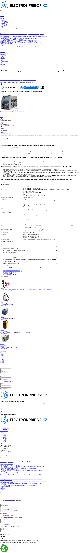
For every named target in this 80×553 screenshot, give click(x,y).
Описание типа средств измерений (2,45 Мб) (12, 271)
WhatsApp (2, 451)
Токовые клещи (9, 31)
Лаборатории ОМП (11, 34)
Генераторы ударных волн (27, 34)
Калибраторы (3, 36)
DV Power (2, 57)
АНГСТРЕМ (3, 55)
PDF (1, 83)
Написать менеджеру (4, 140)
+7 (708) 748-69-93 (4, 21)
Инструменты (3, 47)
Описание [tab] (2, 111)
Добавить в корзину (4, 142)
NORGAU (2, 64)
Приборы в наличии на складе (6, 27)
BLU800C (2, 359)
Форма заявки (5, 374)
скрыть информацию (4, 141)
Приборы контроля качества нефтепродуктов (9, 40)
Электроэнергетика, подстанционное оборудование (10, 28)
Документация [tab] (21, 111)
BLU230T (2, 356)
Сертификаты (3, 15)
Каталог (2, 11)
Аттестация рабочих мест (24, 38)
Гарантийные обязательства (8, 455)
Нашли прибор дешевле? (8, 381)
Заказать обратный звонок (8, 515)
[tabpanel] (40, 161)
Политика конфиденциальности (6, 462)
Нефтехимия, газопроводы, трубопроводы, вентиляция (11, 39)
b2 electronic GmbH (4, 61)
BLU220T (2, 357)
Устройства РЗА (20, 46)
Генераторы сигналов (11, 42)
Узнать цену (5, 366)
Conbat (1, 117)
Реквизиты (5, 429)
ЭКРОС (2, 65)
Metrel (1, 59)
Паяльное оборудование (20, 48)
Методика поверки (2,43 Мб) (9, 272)
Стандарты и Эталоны (21, 36)
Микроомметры (3, 29)
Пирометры (27, 31)
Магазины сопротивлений (11, 36)
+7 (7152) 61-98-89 (4, 22)
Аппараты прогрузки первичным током (8, 46)
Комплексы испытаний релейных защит (32, 46)
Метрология (2, 35)
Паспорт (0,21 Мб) (7, 273)
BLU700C (2, 360)
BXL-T (1, 353)
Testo (1, 60)
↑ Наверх (2, 544)
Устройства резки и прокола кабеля (7, 48)
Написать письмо (6, 524)
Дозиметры (10, 38)
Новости (2, 18)
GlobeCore (2, 58)
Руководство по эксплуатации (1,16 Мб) (11, 270)
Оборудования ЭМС (38, 42)
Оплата (1, 17)
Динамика (2, 52)
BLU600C (2, 361)
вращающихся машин (40, 29)
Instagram (10, 451)
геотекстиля (34, 40)
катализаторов (29, 40)
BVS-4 (1, 355)
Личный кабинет (4, 431)
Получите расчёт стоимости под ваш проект (11, 500)
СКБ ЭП (2, 63)
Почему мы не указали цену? (6, 133)
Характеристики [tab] (8, 111)
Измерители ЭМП (37, 38)
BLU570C (2, 362)
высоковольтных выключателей (29, 29)
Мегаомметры (22, 31)
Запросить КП (3, 132)
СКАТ (1, 62)
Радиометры (15, 38)
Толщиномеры (33, 31)
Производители (6, 428)
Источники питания (29, 42)
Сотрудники (8, 15)
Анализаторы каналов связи (39, 44)
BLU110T (2, 358)
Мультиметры (3, 31)
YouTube (14, 451)
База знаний (2, 19)
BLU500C (2, 363)
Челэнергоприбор (4, 53)
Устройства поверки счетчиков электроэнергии (36, 36)
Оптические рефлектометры (6, 44)
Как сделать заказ (6, 454)
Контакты (2, 20)
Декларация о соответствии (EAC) (7, 125)
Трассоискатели (3, 34)
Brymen (1, 56)
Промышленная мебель (5, 49)
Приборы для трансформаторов (16, 29)
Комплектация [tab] (14, 111)
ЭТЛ (8, 29)
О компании (2, 13)
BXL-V (1, 352)
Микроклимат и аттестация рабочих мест (8, 37)
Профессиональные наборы (30, 48)
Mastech (2, 66)
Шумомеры (31, 38)
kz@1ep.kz (2, 23)
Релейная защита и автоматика (6, 45)
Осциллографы (3, 42)
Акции (1, 12)
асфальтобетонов (22, 40)
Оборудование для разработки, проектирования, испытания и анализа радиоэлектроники (18, 41)
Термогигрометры (4, 38)
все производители (4, 67)
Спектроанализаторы (20, 42)
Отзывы (13, 15)
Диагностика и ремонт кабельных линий (8, 33)
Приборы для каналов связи (6, 43)
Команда (4, 437)
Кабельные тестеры (16, 44)
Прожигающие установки (38, 34)
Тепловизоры (15, 31)
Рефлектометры (18, 34)
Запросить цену (3, 291)
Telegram (6, 451)
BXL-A (1, 354)
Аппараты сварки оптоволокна (26, 44)
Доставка (2, 16)
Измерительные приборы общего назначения (9, 30)
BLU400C (2, 364)
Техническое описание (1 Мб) (9, 274)
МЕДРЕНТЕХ (3, 54)
